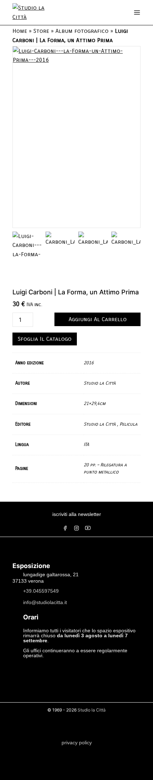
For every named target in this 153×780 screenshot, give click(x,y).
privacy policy (77, 742)
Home (19, 30)
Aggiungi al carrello (98, 319)
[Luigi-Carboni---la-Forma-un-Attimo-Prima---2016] (76, 137)
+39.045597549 (41, 591)
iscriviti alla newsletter (76, 514)
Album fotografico (82, 30)
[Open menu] (137, 12)
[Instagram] (76, 528)
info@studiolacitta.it (45, 602)
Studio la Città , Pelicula (110, 424)
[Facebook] (65, 528)
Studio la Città (92, 710)
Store (41, 30)
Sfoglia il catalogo (45, 338)
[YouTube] (88, 528)
